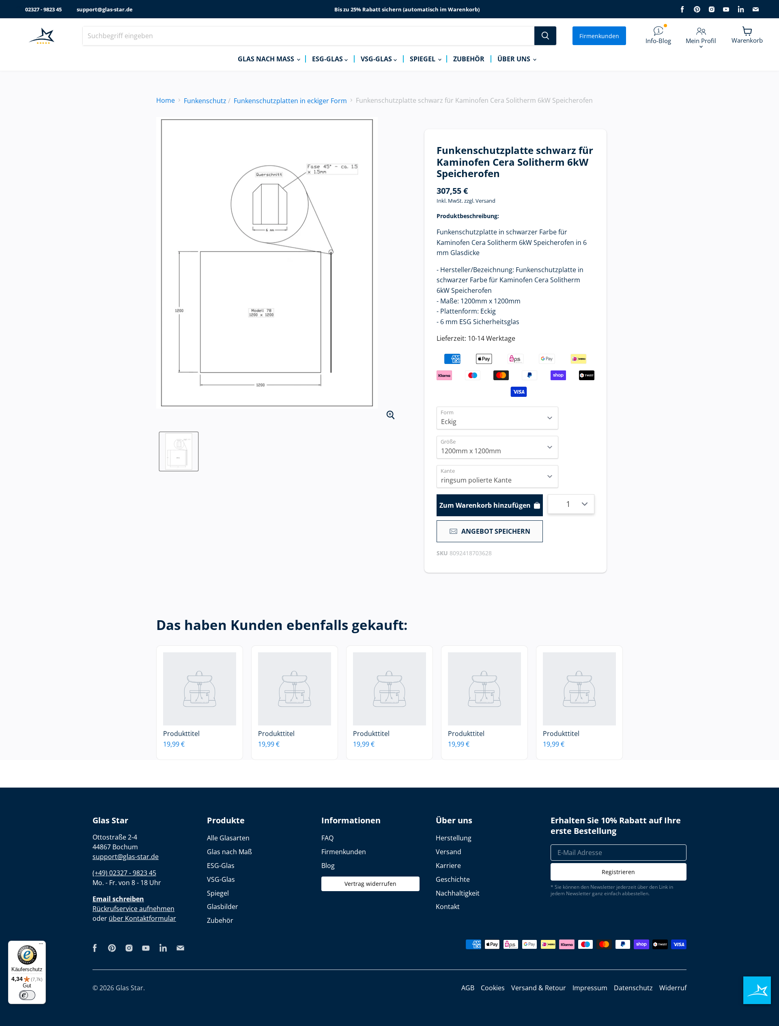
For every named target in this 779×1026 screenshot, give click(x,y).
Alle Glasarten (228, 837)
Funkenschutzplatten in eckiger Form (290, 100)
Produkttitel (181, 733)
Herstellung (453, 837)
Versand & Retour (538, 987)
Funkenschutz (205, 100)
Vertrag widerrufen (370, 883)
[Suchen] (545, 35)
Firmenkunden (599, 36)
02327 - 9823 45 (43, 9)
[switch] (27, 995)
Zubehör (468, 59)
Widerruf (672, 987)
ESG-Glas (328, 59)
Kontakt (448, 906)
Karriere (448, 865)
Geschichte (453, 879)
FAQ (327, 837)
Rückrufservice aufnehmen (133, 908)
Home (165, 100)
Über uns (514, 59)
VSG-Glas (377, 59)
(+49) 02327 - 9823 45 (124, 872)
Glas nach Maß (267, 59)
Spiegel (423, 59)
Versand (485, 200)
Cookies (493, 987)
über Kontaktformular (142, 918)
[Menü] (41, 945)
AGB (467, 987)
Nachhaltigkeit (458, 893)
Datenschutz (633, 987)
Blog (328, 865)
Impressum (589, 987)
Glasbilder (222, 906)
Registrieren (618, 872)
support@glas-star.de (105, 9)
